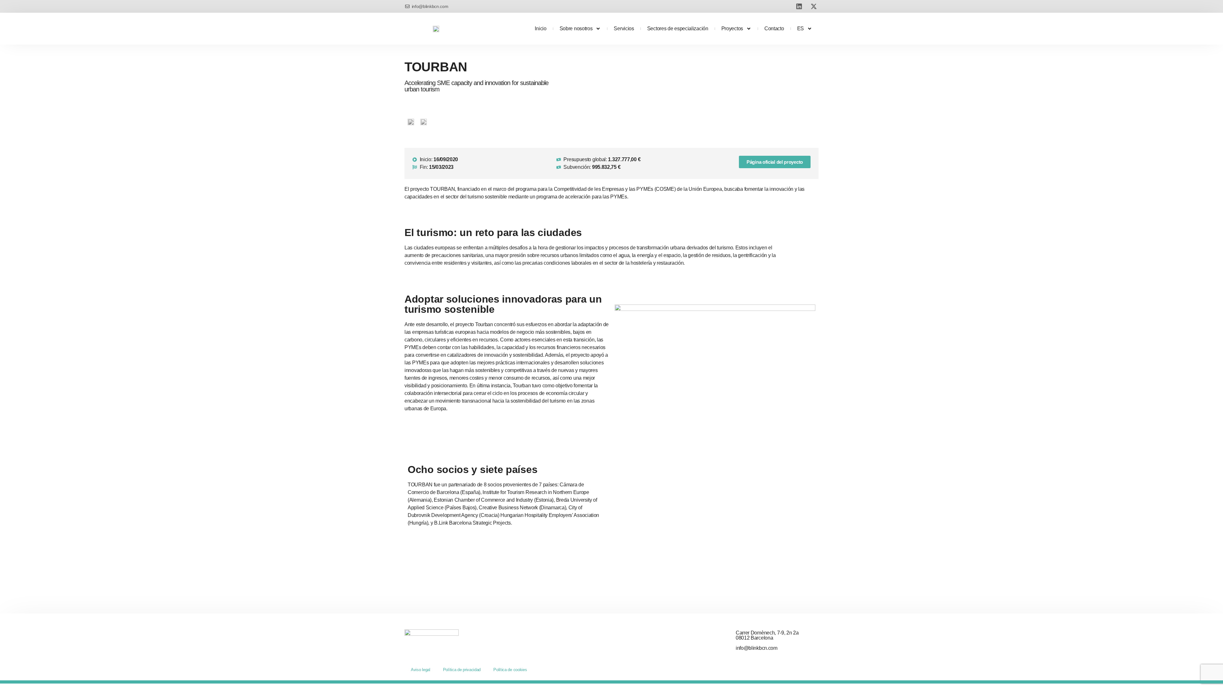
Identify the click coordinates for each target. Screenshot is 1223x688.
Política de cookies (510, 669)
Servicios (624, 28)
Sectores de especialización (677, 28)
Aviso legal (420, 669)
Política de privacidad (462, 669)
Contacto (774, 28)
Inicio (540, 28)
